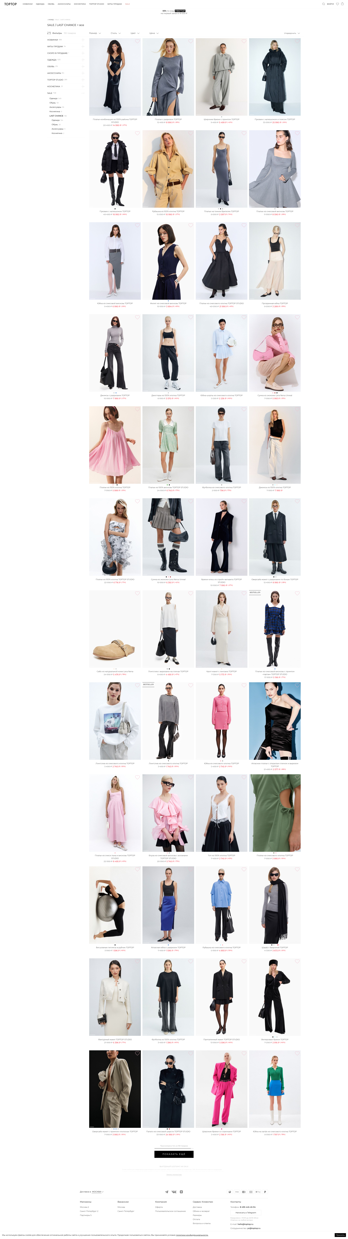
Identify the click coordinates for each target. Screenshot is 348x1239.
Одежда (40, 4)
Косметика (80, 4)
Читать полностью (174, 1175)
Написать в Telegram (246, 1212)
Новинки (27, 4)
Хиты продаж (114, 4)
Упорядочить (290, 33)
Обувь (51, 4)
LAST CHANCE (56, 116)
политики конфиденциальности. (192, 1235)
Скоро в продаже (57, 53)
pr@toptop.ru (253, 1228)
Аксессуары (64, 4)
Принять (340, 1235)
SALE (57, 20)
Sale (127, 4)
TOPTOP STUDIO (55, 80)
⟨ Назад (51, 20)
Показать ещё (173, 1154)
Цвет (133, 33)
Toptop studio (96, 4)
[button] (98, 1202)
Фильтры (57, 33)
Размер (93, 33)
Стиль (114, 33)
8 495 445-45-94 (248, 1207)
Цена (152, 33)
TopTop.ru (10, 4)
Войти (330, 4)
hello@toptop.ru (245, 1224)
